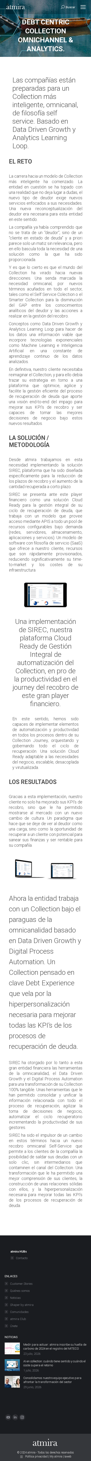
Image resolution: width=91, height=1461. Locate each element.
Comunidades (19, 1312)
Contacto (22, 1258)
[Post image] (12, 1348)
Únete (14, 1326)
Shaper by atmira (22, 1305)
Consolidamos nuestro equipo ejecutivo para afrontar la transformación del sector (52, 1380)
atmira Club (18, 1319)
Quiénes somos (20, 1291)
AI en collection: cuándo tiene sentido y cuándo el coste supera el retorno (54, 1363)
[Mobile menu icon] (83, 7)
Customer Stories (21, 1283)
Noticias (15, 1298)
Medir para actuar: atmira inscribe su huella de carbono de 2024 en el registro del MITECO (54, 1346)
